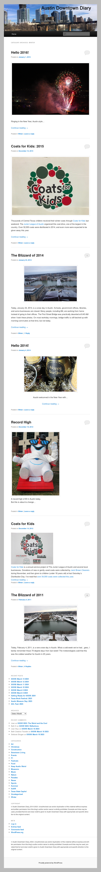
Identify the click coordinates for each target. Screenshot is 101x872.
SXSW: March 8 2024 (19, 693)
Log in (13, 824)
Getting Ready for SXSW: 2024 (23, 695)
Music (13, 772)
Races (13, 780)
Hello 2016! (20, 52)
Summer (14, 786)
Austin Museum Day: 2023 (21, 701)
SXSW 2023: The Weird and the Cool (32, 723)
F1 (12, 758)
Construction (16, 749)
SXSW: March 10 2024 (20, 687)
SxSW (13, 788)
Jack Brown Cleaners (80, 570)
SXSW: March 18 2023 (30, 728)
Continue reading (19, 127)
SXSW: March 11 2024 (20, 684)
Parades (14, 777)
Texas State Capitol (19, 791)
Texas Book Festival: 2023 (21, 698)
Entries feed (16, 826)
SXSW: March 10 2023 (35, 734)
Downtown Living (18, 752)
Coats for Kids (79, 220)
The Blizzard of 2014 (27, 255)
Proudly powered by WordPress (50, 863)
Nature (13, 774)
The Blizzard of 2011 (27, 594)
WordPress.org (17, 832)
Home (14, 34)
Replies (27, 666)
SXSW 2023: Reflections (29, 726)
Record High (21, 422)
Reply (27, 333)
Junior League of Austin (34, 224)
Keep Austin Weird (18, 766)
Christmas (15, 747)
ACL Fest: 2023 (17, 704)
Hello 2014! (20, 345)
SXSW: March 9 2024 (19, 690)
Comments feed (17, 829)
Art (12, 744)
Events (14, 755)
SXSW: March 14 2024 (20, 679)
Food (13, 763)
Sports (13, 783)
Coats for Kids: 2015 (27, 146)
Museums (15, 769)
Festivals (14, 760)
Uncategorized (17, 794)
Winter (20, 134)
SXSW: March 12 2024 (20, 681)
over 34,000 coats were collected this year (55, 576)
